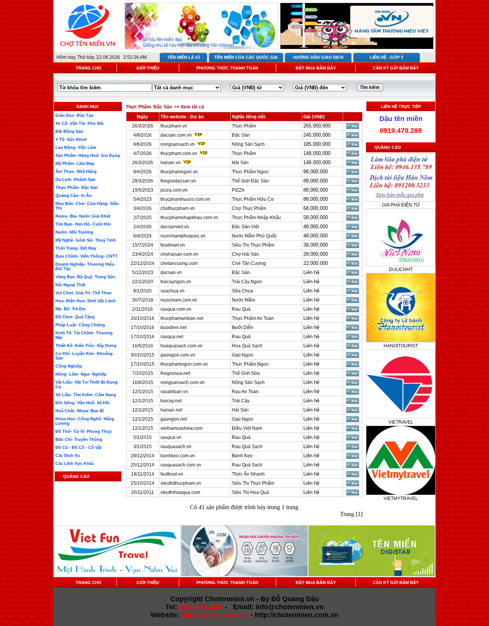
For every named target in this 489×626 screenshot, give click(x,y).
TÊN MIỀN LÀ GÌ (183, 57)
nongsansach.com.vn (182, 382)
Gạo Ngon (242, 355)
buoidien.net (173, 327)
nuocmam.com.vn (178, 300)
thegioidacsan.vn (178, 181)
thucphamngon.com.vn (184, 364)
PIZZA (238, 190)
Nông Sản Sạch (248, 144)
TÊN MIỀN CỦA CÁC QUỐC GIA (246, 57)
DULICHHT (401, 269)
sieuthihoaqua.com (180, 492)
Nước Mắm (243, 300)
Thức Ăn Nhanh (248, 474)
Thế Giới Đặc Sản (250, 181)
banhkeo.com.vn (177, 455)
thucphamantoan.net (181, 318)
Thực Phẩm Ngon (250, 171)
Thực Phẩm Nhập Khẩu (256, 217)
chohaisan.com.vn (179, 254)
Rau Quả (241, 309)
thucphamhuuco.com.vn (185, 199)
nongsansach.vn (177, 144)
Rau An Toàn (245, 391)
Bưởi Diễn (242, 327)
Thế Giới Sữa (246, 373)
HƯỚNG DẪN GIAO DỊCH (318, 57)
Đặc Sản (241, 135)
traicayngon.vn (175, 281)
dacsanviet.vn (174, 226)
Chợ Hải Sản (245, 254)
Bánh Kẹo (242, 455)
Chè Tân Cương (249, 263)
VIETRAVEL (401, 422)
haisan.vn (170, 162)
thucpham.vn (173, 126)
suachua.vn (172, 291)
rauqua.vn (170, 437)
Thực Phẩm (244, 126)
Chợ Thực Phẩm (249, 208)
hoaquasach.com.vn (181, 345)
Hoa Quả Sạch (247, 345)
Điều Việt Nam (247, 428)
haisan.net (171, 410)
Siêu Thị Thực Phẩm (253, 245)
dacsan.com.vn (176, 135)
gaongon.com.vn (177, 355)
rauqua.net (171, 336)
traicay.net (170, 400)
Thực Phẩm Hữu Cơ (253, 199)
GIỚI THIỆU (147, 68)
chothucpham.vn (177, 208)
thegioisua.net (175, 373)
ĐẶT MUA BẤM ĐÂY (316, 68)
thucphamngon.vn (179, 171)
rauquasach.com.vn (180, 465)
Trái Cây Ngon (247, 281)
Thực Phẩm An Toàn (253, 318)
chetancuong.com (179, 263)
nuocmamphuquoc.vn (183, 236)
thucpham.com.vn (178, 153)
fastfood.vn (171, 474)
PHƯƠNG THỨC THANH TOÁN (227, 68)
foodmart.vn (172, 245)
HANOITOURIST (401, 345)
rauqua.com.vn (175, 309)
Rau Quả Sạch (247, 446)
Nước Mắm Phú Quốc (254, 236)
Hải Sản (240, 162)
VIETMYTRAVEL (401, 498)
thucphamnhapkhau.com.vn (189, 217)
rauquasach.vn (175, 446)
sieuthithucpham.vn (180, 483)
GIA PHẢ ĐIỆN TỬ (401, 205)
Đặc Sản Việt (245, 226)
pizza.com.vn (174, 190)
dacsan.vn (171, 272)
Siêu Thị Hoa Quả (250, 492)
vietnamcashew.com (181, 428)
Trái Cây (240, 400)
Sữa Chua (242, 291)
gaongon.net (173, 419)
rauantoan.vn (174, 391)
